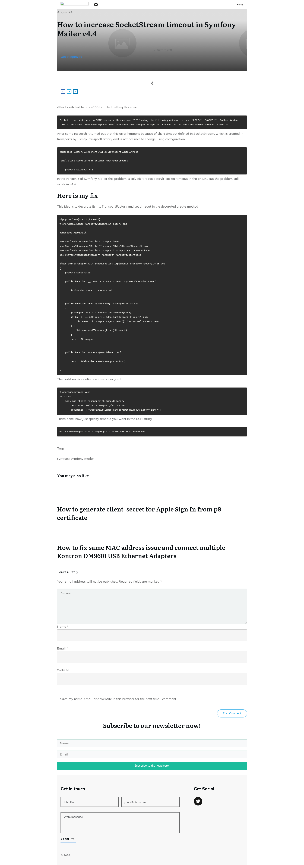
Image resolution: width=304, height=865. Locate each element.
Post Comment (232, 713)
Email (62, 648)
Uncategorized (71, 57)
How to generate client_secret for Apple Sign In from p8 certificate (152, 505)
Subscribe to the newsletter (152, 765)
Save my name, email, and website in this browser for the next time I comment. (118, 699)
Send (65, 838)
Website (63, 670)
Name (63, 626)
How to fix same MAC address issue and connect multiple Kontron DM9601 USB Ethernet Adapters (152, 543)
